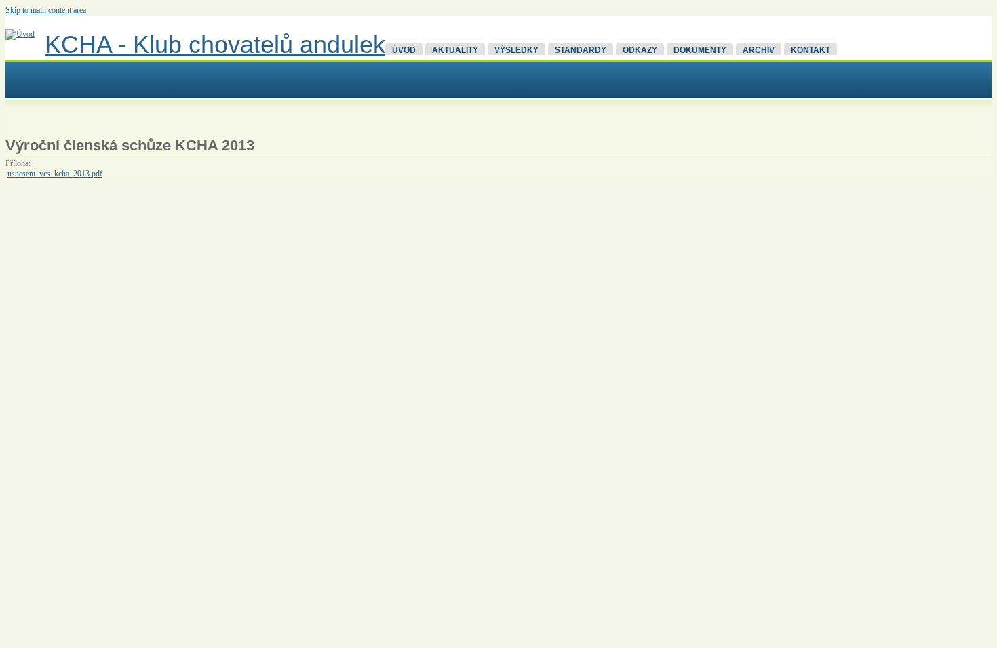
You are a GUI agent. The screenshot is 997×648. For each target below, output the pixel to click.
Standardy (580, 50)
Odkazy (640, 50)
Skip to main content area (45, 10)
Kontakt (810, 50)
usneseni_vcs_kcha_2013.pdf (54, 173)
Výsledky (516, 50)
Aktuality (455, 50)
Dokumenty (699, 50)
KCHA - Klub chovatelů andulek (215, 44)
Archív (759, 50)
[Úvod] (20, 34)
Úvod (404, 50)
